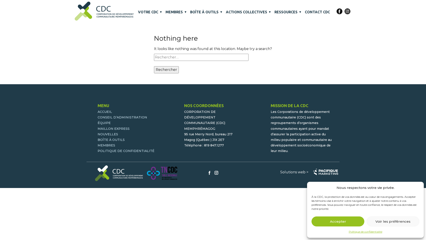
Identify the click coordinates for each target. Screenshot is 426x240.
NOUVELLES (108, 134)
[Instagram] (347, 11)
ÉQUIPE (104, 123)
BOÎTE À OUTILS (204, 12)
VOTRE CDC (148, 12)
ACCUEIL (105, 112)
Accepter (338, 221)
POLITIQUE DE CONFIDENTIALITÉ (126, 151)
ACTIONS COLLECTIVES (246, 12)
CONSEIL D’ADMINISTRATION (122, 117)
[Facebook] (339, 11)
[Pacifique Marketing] (325, 172)
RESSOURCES (286, 12)
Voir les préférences (392, 221)
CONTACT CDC (317, 12)
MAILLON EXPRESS (114, 129)
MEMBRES (174, 12)
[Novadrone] (104, 11)
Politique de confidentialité (365, 231)
